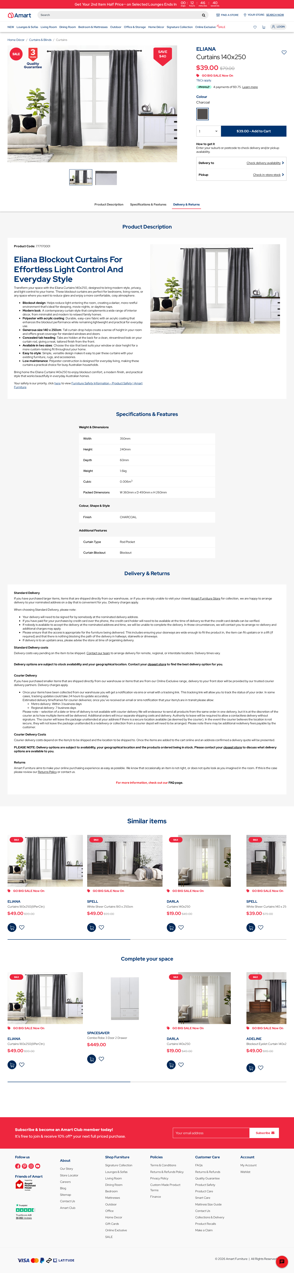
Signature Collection (118, 1165)
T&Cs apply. (204, 80)
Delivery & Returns (186, 204)
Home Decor (113, 1217)
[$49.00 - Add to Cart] (12, 927)
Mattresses (112, 1198)
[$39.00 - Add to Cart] (250, 927)
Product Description (108, 204)
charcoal (203, 102)
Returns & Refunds (207, 1172)
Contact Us (67, 1201)
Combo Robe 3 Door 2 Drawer (107, 1038)
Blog (63, 1188)
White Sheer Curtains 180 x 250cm (110, 906)
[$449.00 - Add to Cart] (91, 1059)
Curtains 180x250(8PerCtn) (26, 906)
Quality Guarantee (207, 1178)
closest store (157, 664)
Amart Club (67, 1208)
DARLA (173, 901)
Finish (87, 517)
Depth (87, 460)
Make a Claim (204, 1230)
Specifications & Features (148, 204)
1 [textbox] (199, 131)
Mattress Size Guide (208, 1204)
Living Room (113, 1178)
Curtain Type (92, 542)
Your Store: (266, 15)
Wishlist (245, 1172)
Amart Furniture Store (205, 598)
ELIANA (14, 901)
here (57, 383)
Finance (155, 1197)
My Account (248, 1165)
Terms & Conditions (163, 1165)
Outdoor (111, 1204)
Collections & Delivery (209, 1217)
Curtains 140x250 (178, 906)
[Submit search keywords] (203, 15)
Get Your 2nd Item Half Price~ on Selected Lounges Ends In (147, 3)
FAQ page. (176, 783)
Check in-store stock (267, 175)
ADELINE (254, 1039)
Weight (88, 471)
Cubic (87, 482)
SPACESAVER (98, 1033)
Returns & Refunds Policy (167, 1172)
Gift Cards (112, 1224)
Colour (201, 96)
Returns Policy (47, 772)
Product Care (204, 1191)
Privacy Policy (159, 1178)
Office (109, 1211)
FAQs (199, 1165)
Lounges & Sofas (116, 1172)
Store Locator (69, 1175)
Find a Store (230, 15)
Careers (65, 1182)
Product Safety (205, 1185)
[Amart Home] (19, 15)
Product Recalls (205, 1224)
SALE (109, 1237)
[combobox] (123, 15)
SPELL (92, 901)
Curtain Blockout (94, 553)
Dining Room (113, 1185)
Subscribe (263, 1133)
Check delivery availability (264, 163)
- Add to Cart (254, 131)
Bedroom (111, 1191)
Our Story (66, 1169)
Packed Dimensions (96, 492)
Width (87, 438)
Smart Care (202, 1198)
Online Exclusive (116, 1230)
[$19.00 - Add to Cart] (171, 927)
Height (87, 449)
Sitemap (65, 1195)
